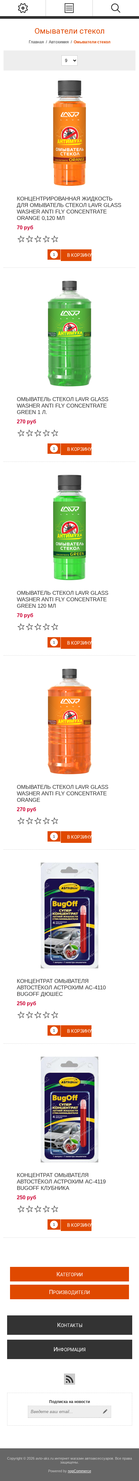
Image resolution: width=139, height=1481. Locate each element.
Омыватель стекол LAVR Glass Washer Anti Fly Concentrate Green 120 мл (62, 599)
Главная (36, 42)
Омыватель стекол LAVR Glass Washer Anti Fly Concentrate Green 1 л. (62, 405)
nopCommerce (79, 1471)
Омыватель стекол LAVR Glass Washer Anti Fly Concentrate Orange (62, 793)
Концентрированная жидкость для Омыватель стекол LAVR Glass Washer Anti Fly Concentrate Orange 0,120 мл (69, 208)
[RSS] (69, 1379)
